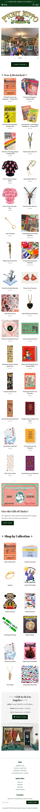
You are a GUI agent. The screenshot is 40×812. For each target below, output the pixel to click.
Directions (20, 717)
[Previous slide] (15, 58)
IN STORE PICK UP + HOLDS (20, 773)
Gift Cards (20, 787)
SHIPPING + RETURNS (20, 770)
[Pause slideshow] (38, 58)
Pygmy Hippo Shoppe (19, 808)
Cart (37, 5)
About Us (20, 782)
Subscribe (32, 802)
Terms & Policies (20, 789)
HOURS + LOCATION (20, 768)
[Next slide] (25, 58)
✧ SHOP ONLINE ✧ (20, 64)
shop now (7, 523)
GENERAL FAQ (20, 765)
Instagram (20, 784)
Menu (5, 5)
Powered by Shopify (32, 808)
